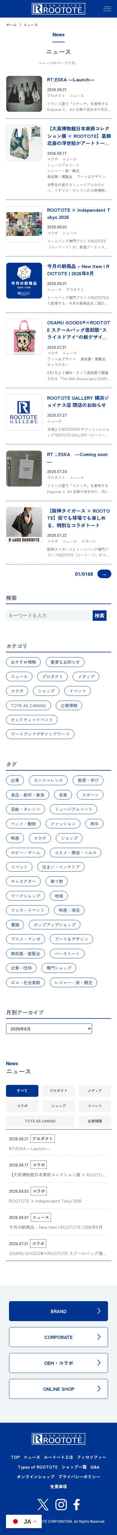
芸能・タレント (25, 809)
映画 (15, 838)
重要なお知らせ (65, 662)
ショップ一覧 (74, 1467)
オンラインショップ (36, 1477)
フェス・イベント (27, 910)
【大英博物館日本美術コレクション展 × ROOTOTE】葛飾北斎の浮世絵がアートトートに (79, 139)
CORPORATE (58, 1336)
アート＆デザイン (71, 939)
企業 (15, 780)
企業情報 (69, 705)
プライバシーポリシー (79, 1477)
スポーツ (90, 795)
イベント (77, 691)
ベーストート (67, 954)
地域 (59, 896)
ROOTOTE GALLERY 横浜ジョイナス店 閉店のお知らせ (78, 401)
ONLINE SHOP (58, 1388)
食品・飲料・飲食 (27, 795)
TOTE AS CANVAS (28, 705)
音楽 (63, 795)
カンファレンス (48, 780)
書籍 (15, 925)
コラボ (17, 691)
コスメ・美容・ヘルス (76, 853)
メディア (86, 676)
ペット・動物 (23, 824)
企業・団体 (21, 968)
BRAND (59, 1311)
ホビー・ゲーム (25, 853)
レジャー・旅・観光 (73, 982)
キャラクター (23, 881)
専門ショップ (58, 968)
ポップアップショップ (55, 925)
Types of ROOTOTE (38, 1467)
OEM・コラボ (58, 1362)
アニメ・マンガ (25, 939)
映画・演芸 (69, 910)
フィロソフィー (91, 1457)
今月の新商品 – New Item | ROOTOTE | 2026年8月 (78, 269)
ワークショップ (25, 896)
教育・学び (88, 780)
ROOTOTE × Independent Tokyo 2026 (45, 1201)
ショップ (46, 691)
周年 (94, 824)
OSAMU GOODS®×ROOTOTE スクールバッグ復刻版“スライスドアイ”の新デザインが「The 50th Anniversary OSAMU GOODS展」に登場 (78, 337)
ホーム (11, 24)
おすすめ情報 (23, 662)
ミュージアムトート (73, 809)
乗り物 (56, 881)
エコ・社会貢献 (25, 982)
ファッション (63, 824)
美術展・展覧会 (25, 954)
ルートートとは (58, 1457)
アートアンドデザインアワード (40, 734)
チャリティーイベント (32, 720)
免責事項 (58, 1486)
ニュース (19, 676)
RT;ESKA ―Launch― (70, 79)
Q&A (94, 1467)
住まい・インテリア (61, 867)
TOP (15, 1457)
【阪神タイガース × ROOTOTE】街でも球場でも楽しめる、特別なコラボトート (78, 518)
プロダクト (52, 676)
